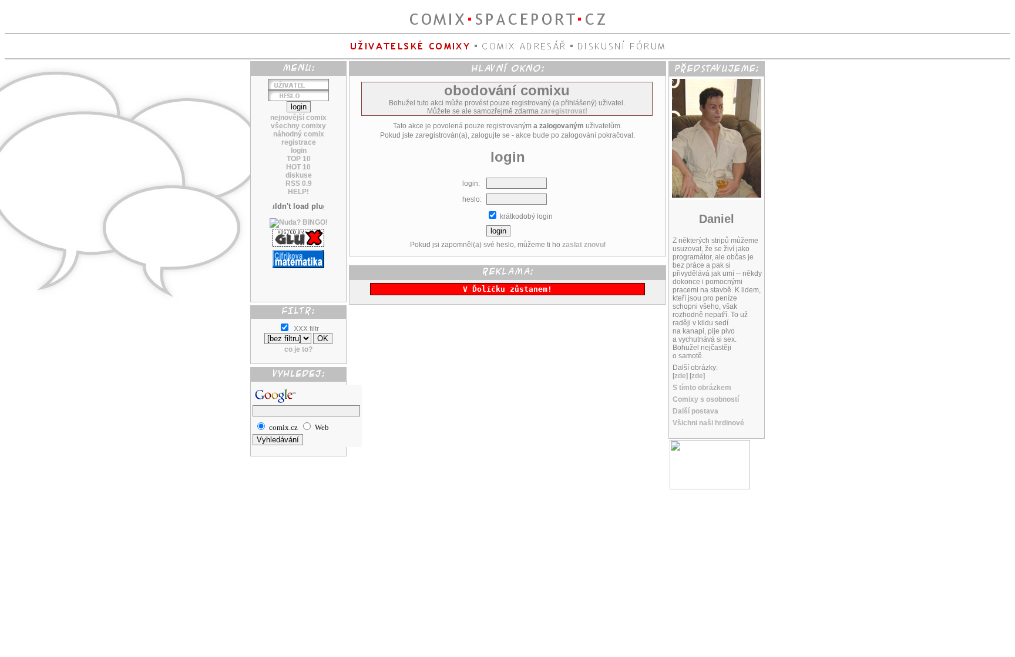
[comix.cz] (710, 487)
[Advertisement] (298, 280)
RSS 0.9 (298, 183)
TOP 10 (299, 159)
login (299, 150)
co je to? (298, 349)
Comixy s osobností (706, 399)
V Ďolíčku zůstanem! (507, 289)
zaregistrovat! (563, 111)
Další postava (695, 411)
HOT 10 (298, 167)
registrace (298, 142)
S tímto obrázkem (702, 387)
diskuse (298, 175)
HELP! (298, 192)
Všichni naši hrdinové (708, 423)
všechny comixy (298, 126)
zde (680, 376)
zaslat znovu (583, 245)
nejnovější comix (298, 118)
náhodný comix (298, 134)
